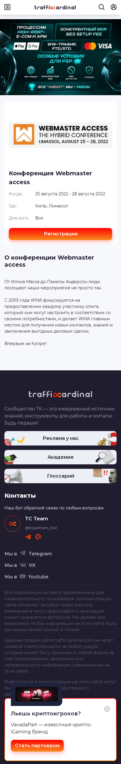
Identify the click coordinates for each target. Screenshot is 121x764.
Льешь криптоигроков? (46, 713)
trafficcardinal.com (73, 640)
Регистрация (61, 234)
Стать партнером (37, 745)
